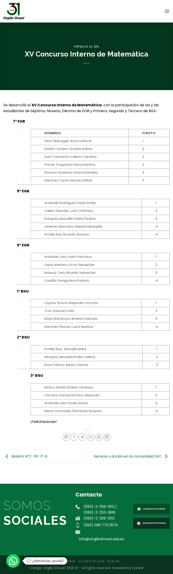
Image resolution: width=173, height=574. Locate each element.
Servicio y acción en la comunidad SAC (128, 456)
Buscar (113, 561)
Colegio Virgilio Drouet (48, 568)
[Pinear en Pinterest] (98, 437)
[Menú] (167, 11)
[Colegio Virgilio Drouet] (25, 11)
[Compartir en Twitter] (82, 437)
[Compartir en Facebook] (74, 437)
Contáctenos (64, 561)
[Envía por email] (90, 437)
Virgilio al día (86, 46)
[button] (13, 561)
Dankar (138, 568)
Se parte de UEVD (92, 561)
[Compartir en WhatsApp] (66, 437)
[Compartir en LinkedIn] (107, 437)
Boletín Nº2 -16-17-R (29, 456)
